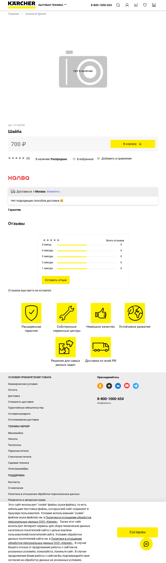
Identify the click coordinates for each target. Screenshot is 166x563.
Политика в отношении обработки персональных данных (43, 494)
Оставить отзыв (56, 280)
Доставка (14, 395)
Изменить (53, 191)
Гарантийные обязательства (26, 407)
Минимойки (15, 433)
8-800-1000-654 (110, 399)
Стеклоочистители (19, 456)
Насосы (13, 438)
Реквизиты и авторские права (26, 499)
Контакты (14, 482)
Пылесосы (14, 444)
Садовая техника (18, 462)
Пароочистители (18, 450)
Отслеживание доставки (23, 419)
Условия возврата (19, 413)
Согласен (138, 532)
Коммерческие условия (22, 383)
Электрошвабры (18, 468)
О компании (15, 487)
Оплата (12, 389)
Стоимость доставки (21, 401)
